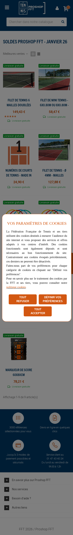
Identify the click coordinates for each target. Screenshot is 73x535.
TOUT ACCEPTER (38, 311)
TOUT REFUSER (22, 299)
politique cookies (16, 287)
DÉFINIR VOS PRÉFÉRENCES (53, 299)
